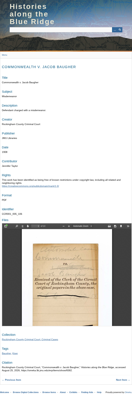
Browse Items (49, 392)
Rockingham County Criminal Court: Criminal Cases (30, 339)
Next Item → (123, 379)
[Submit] (119, 29)
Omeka (128, 392)
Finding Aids (87, 392)
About (63, 392)
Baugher (6, 353)
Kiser (15, 353)
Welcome (4, 392)
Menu (4, 55)
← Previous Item (11, 379)
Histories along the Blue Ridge (32, 14)
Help (99, 392)
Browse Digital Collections (26, 392)
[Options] (114, 29)
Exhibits (73, 392)
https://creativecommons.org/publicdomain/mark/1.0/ (30, 186)
